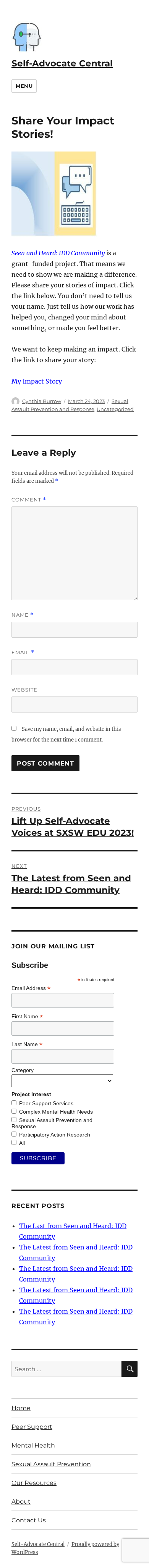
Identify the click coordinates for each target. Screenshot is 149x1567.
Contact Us (28, 1520)
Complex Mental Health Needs (56, 1112)
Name (22, 615)
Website (24, 690)
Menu (24, 86)
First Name (27, 1016)
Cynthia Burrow (41, 401)
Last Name (26, 1044)
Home (21, 1408)
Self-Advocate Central (62, 63)
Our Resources (34, 1482)
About (21, 1501)
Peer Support (31, 1426)
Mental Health (33, 1445)
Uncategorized (115, 409)
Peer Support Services (46, 1103)
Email (22, 652)
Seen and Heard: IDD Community (58, 253)
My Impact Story (36, 381)
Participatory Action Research (54, 1135)
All (22, 1143)
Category (22, 1070)
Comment (28, 500)
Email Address (30, 988)
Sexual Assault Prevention (51, 1464)
